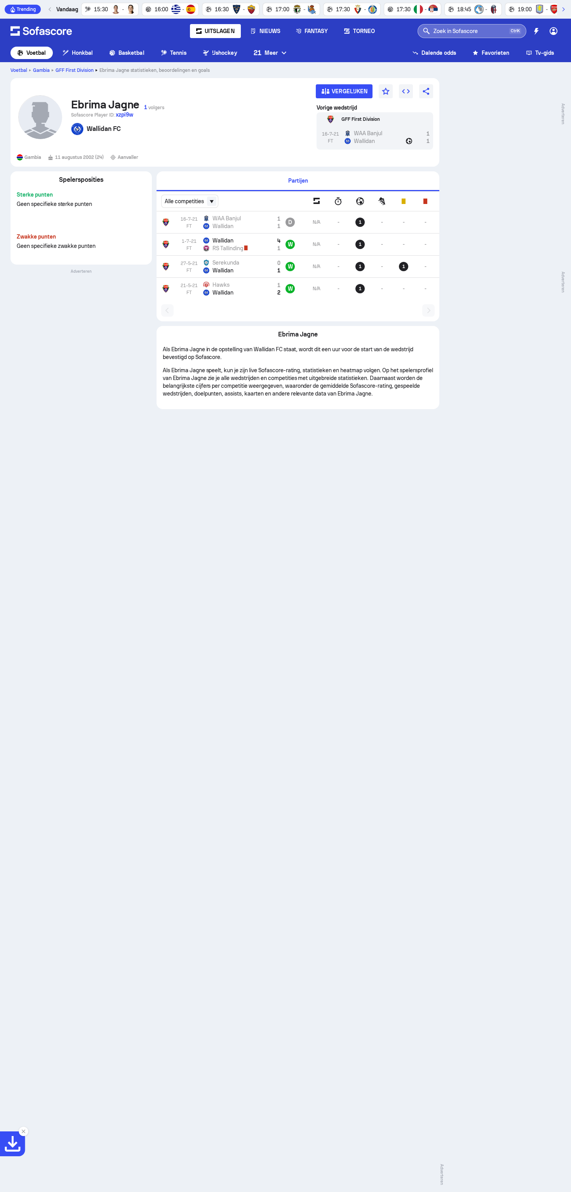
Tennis (178, 53)
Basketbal (131, 53)
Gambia (41, 70)
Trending (26, 9)
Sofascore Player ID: (102, 115)
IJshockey (224, 53)
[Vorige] (50, 9)
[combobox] (189, 201)
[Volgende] (563, 9)
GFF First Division (75, 70)
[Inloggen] (554, 31)
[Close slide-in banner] (23, 1131)
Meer (266, 53)
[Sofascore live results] (41, 31)
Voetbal (36, 53)
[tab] (298, 181)
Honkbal (82, 53)
